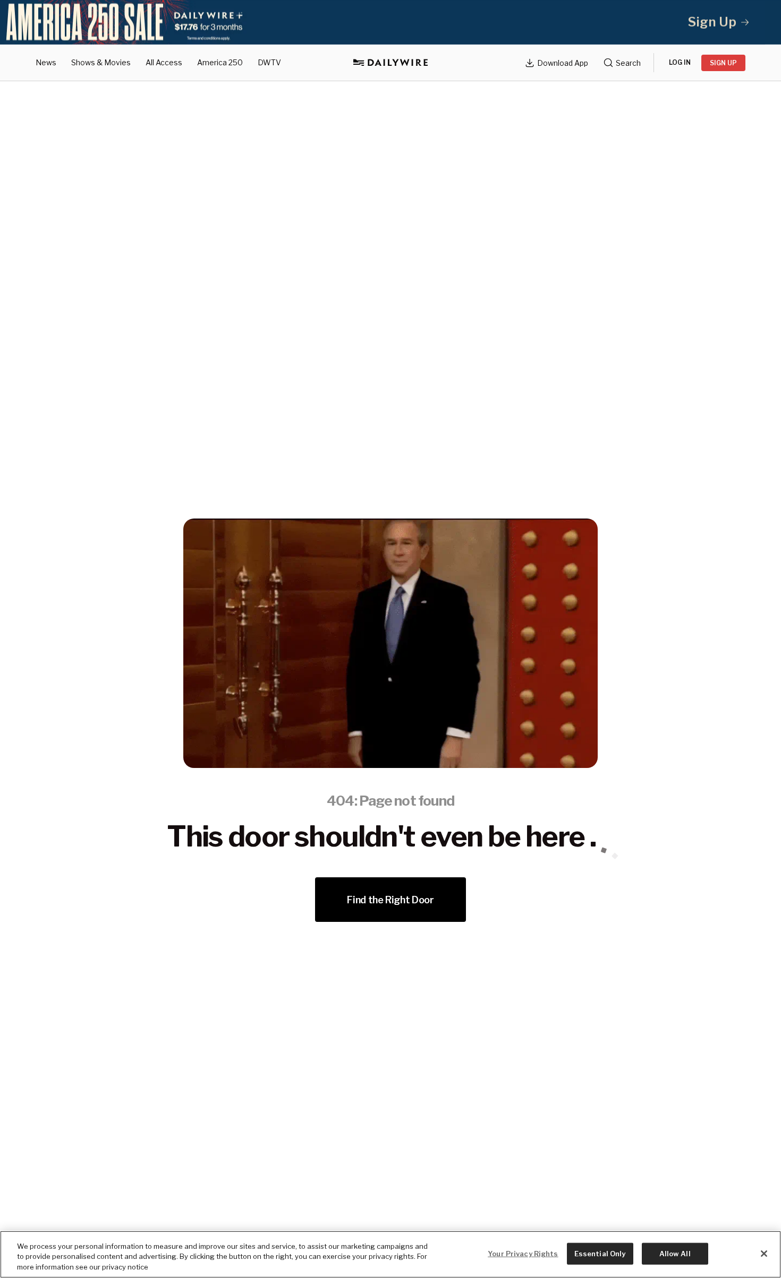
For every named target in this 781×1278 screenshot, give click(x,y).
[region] (390, 1254)
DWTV (269, 62)
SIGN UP (723, 63)
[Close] (764, 1253)
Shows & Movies (101, 62)
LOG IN (680, 62)
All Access (164, 62)
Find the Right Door (390, 899)
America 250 (220, 62)
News (46, 62)
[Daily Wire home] (390, 62)
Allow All (675, 1253)
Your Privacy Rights (523, 1253)
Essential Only (600, 1253)
